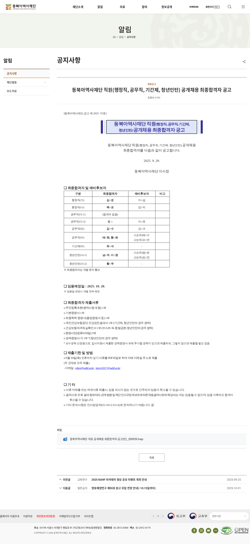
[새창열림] (176, 516)
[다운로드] (65, 439)
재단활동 (12, 82)
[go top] (242, 504)
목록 (151, 458)
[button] (153, 516)
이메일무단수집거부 (69, 516)
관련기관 (216, 516)
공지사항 (131, 37)
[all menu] (243, 7)
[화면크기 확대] (215, 7)
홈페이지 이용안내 (9, 516)
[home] (115, 37)
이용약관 (27, 516)
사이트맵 (88, 516)
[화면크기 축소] (218, 7)
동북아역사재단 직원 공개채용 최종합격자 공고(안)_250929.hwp (106, 439)
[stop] (158, 516)
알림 (121, 37)
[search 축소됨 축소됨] (229, 7)
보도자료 (12, 91)
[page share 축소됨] (244, 61)
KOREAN (193, 6)
